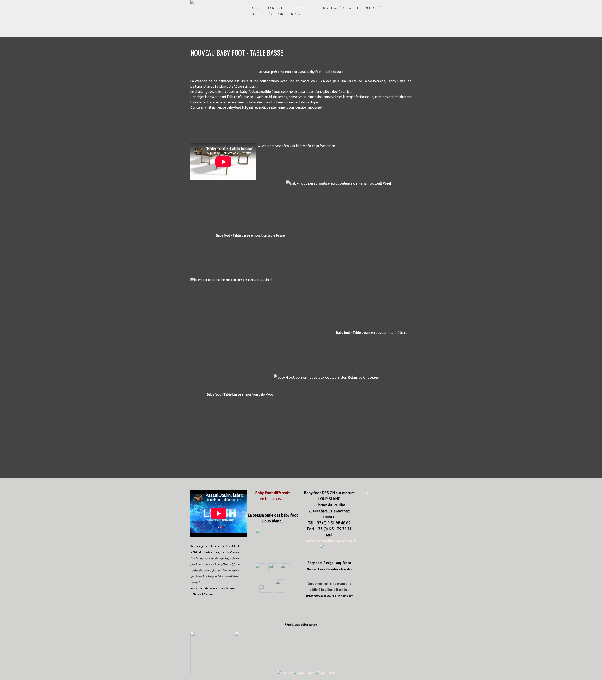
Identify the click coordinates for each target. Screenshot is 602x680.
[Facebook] (260, 572)
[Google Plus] (272, 572)
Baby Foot (275, 8)
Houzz (365, 493)
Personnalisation (301, 8)
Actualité (373, 8)
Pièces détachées (332, 8)
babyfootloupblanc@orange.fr (330, 541)
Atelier (355, 8)
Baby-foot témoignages (269, 14)
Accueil (257, 8)
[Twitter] (285, 572)
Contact (297, 14)
